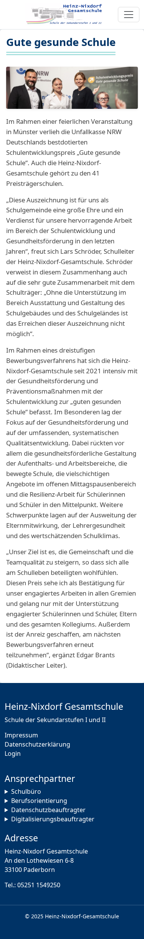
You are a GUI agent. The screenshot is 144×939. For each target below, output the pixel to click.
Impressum (21, 735)
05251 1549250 (38, 885)
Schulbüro (26, 791)
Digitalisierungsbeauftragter (52, 819)
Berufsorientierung (39, 800)
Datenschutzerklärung (37, 744)
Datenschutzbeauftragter (48, 810)
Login (13, 753)
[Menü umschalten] (128, 14)
